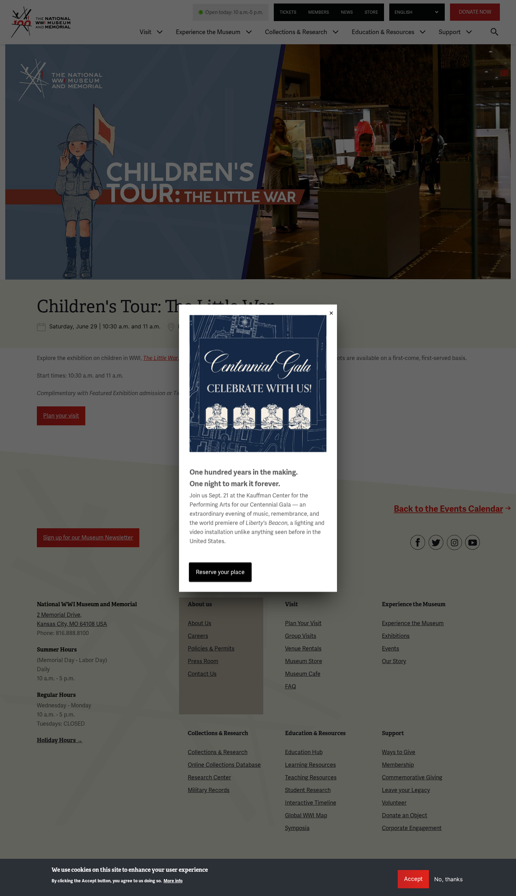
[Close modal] (329, 311)
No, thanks (448, 879)
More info (173, 880)
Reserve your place (220, 572)
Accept (413, 879)
